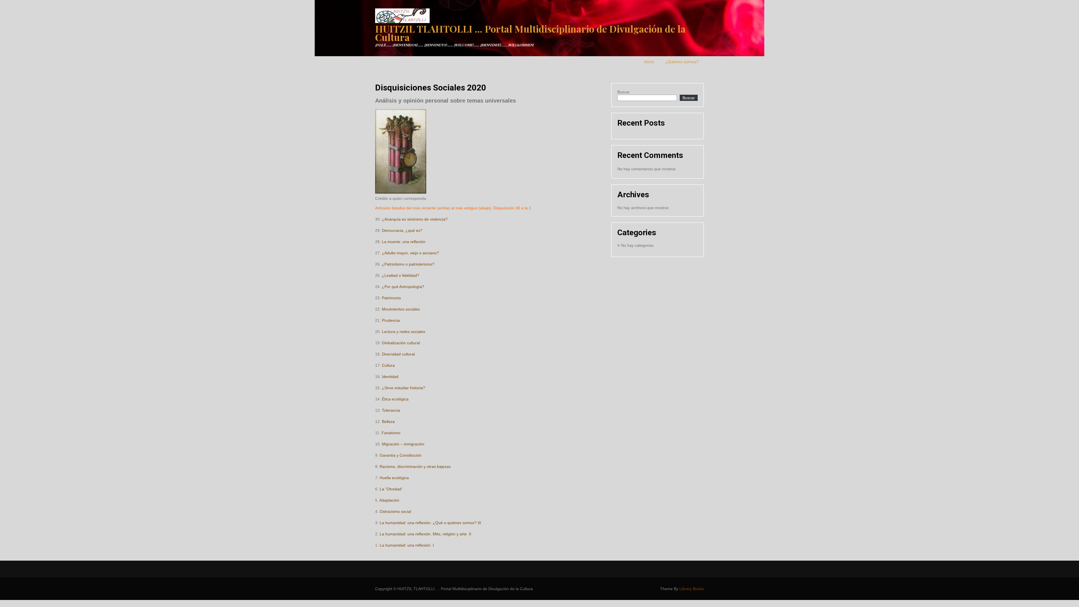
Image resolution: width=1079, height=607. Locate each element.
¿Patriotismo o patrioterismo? (408, 264)
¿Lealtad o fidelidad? (400, 275)
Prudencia (391, 320)
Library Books (691, 588)
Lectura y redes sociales (403, 331)
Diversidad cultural (398, 354)
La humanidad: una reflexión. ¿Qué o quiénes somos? (428, 522)
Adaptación (389, 500)
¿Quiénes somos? (682, 61)
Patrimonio (391, 298)
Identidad (390, 376)
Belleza (388, 421)
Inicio (649, 61)
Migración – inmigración (403, 444)
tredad (395, 489)
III (479, 522)
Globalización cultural (401, 343)
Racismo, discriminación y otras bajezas (415, 466)
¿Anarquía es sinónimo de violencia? (415, 219)
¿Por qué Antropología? (403, 286)
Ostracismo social (395, 511)
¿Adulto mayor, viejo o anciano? (410, 253)
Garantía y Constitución (400, 455)
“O (387, 489)
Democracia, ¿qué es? (402, 230)
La (382, 489)
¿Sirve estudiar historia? (403, 388)
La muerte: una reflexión (403, 241)
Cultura (388, 365)
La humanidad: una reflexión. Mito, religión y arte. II (425, 534)
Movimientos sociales (401, 309)
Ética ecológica (395, 399)
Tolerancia (391, 410)
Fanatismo (391, 433)
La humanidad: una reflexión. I (407, 545)
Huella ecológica (393, 477)
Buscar (623, 92)
